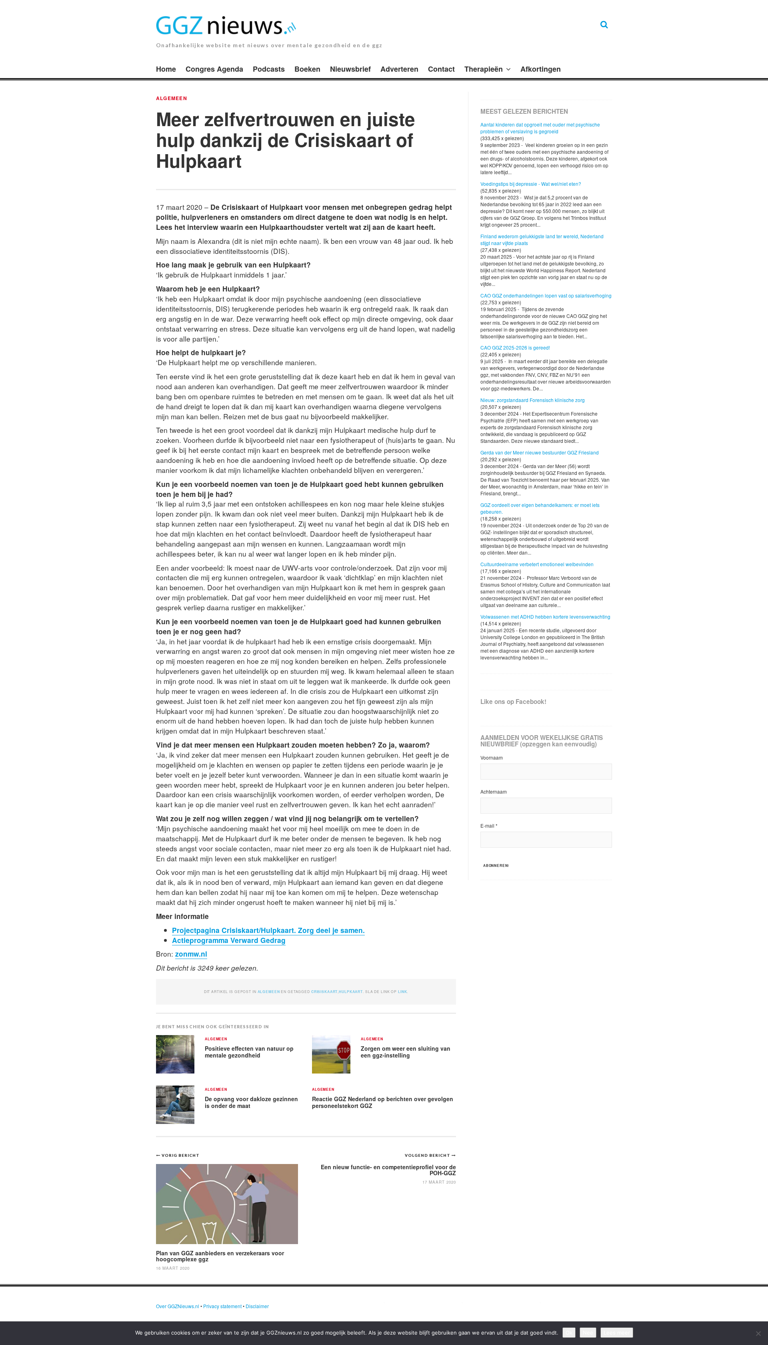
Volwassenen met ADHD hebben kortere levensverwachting (545, 616)
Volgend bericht (428, 1155)
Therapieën (483, 69)
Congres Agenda (214, 69)
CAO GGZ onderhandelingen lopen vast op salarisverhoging (546, 295)
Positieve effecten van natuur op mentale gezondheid (249, 1051)
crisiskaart (324, 991)
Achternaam (493, 791)
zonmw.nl (191, 954)
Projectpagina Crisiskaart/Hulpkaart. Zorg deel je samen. (268, 930)
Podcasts (269, 69)
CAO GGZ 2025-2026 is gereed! (515, 347)
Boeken (307, 69)
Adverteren (399, 69)
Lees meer (617, 1332)
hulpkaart (351, 991)
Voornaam (491, 757)
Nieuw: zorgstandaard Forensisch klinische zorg (532, 399)
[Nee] (758, 1333)
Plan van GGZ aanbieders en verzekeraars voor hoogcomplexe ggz (220, 1256)
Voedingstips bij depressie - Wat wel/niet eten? (530, 183)
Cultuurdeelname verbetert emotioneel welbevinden (537, 564)
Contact (441, 69)
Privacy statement (222, 1306)
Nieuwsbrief (350, 69)
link (402, 991)
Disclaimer (257, 1306)
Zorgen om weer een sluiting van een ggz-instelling (405, 1051)
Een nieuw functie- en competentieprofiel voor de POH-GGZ (388, 1170)
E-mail (489, 825)
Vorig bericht (181, 1155)
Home (166, 69)
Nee (588, 1332)
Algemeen (171, 98)
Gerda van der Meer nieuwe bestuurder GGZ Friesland (539, 452)
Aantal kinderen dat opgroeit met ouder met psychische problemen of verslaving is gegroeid (540, 128)
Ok (569, 1332)
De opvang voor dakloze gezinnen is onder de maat (251, 1102)
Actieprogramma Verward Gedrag (229, 940)
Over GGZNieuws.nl (177, 1306)
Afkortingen (540, 69)
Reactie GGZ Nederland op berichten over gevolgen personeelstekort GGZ (382, 1102)
